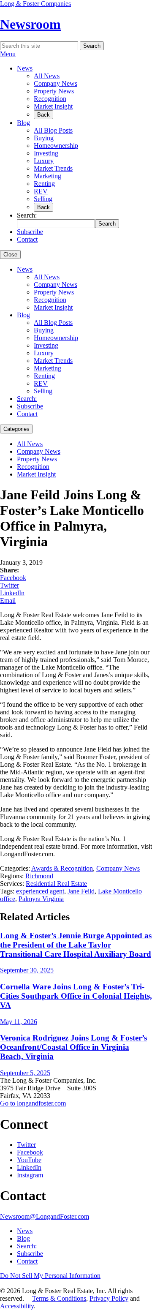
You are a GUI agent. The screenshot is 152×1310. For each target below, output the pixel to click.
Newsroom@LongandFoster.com (44, 1216)
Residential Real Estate (56, 883)
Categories (16, 429)
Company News (55, 83)
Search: (27, 398)
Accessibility (17, 1306)
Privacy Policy (109, 1298)
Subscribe (30, 231)
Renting (44, 183)
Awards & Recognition (62, 868)
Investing (46, 153)
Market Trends (53, 168)
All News (47, 75)
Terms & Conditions (59, 1298)
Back (43, 115)
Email (8, 600)
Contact (27, 239)
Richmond (39, 876)
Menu (8, 53)
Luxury (44, 160)
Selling (43, 198)
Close (10, 254)
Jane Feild (81, 891)
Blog (23, 122)
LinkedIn (12, 592)
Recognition (50, 98)
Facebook (13, 577)
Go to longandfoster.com (33, 1103)
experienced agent (40, 891)
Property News (54, 91)
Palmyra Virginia (41, 898)
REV (41, 191)
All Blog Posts (53, 130)
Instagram (30, 1175)
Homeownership (56, 145)
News (25, 68)
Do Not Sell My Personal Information (50, 1275)
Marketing (47, 176)
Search (91, 46)
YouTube (29, 1159)
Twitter (9, 585)
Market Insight (53, 106)
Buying (44, 138)
